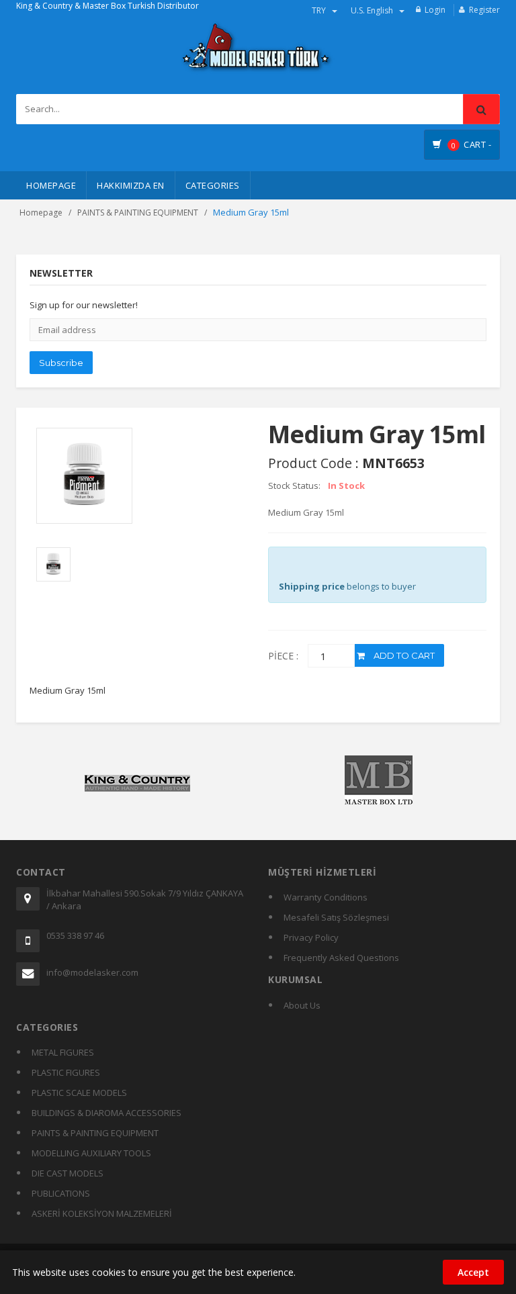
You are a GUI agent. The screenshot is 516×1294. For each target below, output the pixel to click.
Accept (473, 1272)
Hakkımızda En (131, 185)
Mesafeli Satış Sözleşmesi (336, 917)
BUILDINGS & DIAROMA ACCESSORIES (106, 1113)
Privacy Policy (311, 937)
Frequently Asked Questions (341, 958)
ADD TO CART (403, 655)
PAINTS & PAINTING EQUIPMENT (137, 212)
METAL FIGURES (63, 1052)
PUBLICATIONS (61, 1193)
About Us (302, 1005)
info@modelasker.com (92, 972)
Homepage (40, 212)
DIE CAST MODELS (67, 1173)
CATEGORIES (212, 185)
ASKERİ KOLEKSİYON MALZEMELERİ (102, 1213)
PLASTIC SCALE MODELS (79, 1093)
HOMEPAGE (51, 185)
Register (484, 9)
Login (435, 9)
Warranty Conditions (326, 897)
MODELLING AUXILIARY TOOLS (91, 1153)
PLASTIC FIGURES (66, 1072)
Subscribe (61, 362)
